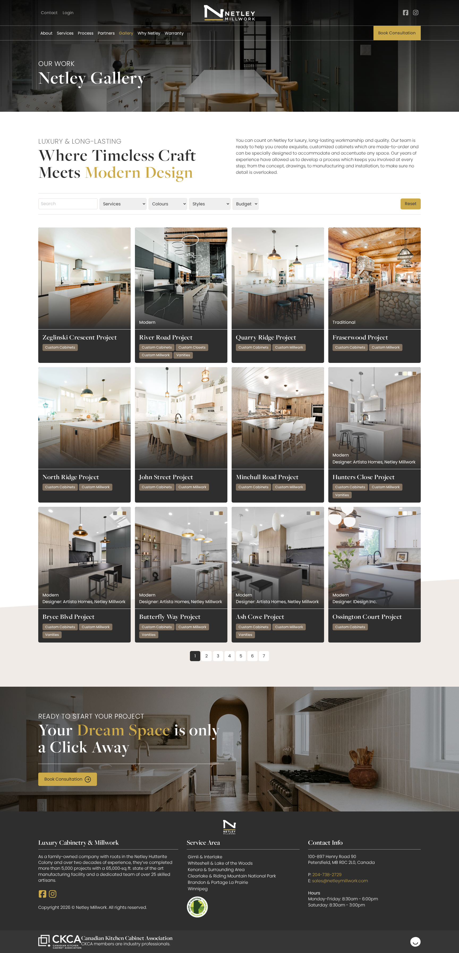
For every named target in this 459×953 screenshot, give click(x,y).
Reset (410, 204)
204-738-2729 (327, 875)
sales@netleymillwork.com (340, 881)
